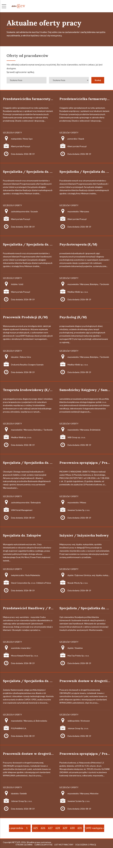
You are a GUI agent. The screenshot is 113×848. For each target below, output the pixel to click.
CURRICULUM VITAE (43, 844)
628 (57, 828)
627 (50, 828)
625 (35, 828)
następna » (98, 828)
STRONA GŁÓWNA (24, 844)
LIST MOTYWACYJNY (63, 844)
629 (65, 828)
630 (72, 828)
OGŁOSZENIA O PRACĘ (85, 844)
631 (80, 828)
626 (43, 828)
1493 (88, 828)
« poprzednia (16, 828)
